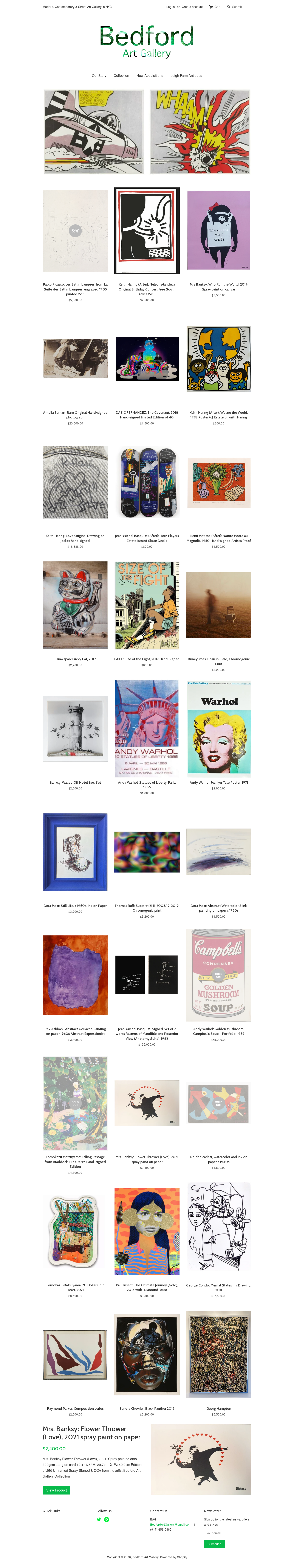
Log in (170, 7)
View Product (56, 1490)
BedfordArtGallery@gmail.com (170, 1524)
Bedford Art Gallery (145, 1557)
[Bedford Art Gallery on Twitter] (98, 1520)
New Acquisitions (149, 75)
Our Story (99, 75)
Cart (217, 7)
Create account (192, 7)
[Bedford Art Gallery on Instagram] (106, 1520)
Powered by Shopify (173, 1557)
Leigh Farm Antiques (186, 75)
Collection (121, 75)
